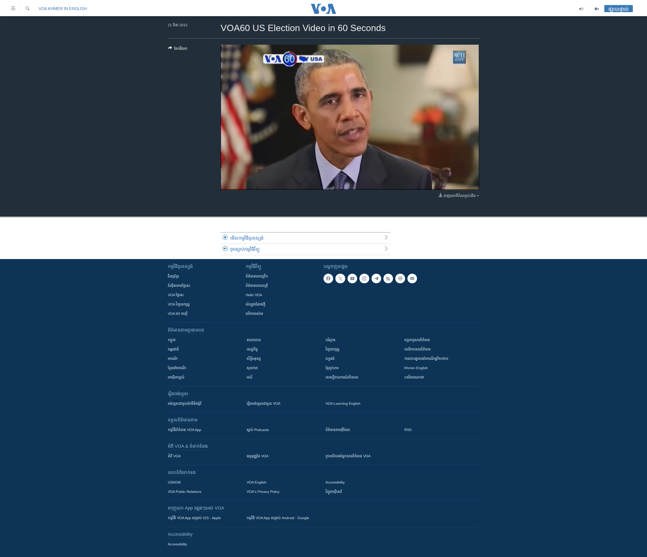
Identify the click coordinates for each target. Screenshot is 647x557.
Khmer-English (416, 368)
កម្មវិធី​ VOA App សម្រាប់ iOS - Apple (194, 518)
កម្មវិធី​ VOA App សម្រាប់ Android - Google (278, 518)
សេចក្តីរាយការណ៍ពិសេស (342, 377)
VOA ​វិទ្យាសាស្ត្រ (179, 304)
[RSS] (388, 278)
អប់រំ (249, 377)
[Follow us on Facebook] (328, 278)
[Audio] (581, 9)
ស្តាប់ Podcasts (258, 430)
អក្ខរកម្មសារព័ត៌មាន (417, 340)
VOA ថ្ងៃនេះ (176, 295)
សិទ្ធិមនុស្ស (254, 359)
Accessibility (335, 482)
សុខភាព (252, 368)
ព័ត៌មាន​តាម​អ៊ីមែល (338, 430)
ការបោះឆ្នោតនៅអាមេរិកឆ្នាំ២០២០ (426, 359)
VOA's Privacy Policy (263, 492)
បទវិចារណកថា (414, 377)
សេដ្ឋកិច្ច (252, 349)
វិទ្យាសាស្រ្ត (332, 349)
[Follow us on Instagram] (364, 278)
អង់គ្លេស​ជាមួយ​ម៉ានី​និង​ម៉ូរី (184, 403)
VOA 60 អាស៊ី (178, 314)
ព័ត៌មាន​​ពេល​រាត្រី (257, 286)
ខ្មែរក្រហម (332, 368)
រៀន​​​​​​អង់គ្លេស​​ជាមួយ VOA (263, 403)
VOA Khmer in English (63, 9)
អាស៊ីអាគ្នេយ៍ (176, 377)
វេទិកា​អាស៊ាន (254, 314)
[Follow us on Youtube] (352, 278)
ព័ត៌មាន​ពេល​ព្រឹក (257, 276)
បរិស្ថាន (330, 340)
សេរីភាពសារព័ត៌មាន (417, 349)
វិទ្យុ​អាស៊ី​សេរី (334, 492)
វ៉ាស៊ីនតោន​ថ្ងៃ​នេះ (179, 286)
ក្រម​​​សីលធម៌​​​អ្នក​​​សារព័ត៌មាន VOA (348, 456)
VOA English (256, 482)
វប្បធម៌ (330, 359)
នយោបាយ (254, 340)
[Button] (177, 49)
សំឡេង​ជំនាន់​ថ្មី (255, 304)
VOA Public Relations (184, 492)
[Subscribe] (412, 278)
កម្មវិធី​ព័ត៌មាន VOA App (184, 430)
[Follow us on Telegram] (376, 278)
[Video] (596, 9)
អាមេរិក (173, 359)
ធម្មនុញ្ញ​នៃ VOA (257, 456)
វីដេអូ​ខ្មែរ (173, 276)
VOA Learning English (343, 403)
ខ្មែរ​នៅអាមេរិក (177, 368)
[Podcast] (400, 278)
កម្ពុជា (172, 340)
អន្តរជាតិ (173, 349)
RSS (407, 430)
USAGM (174, 482)
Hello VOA (254, 295)
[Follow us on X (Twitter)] (340, 278)
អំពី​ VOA (174, 456)
